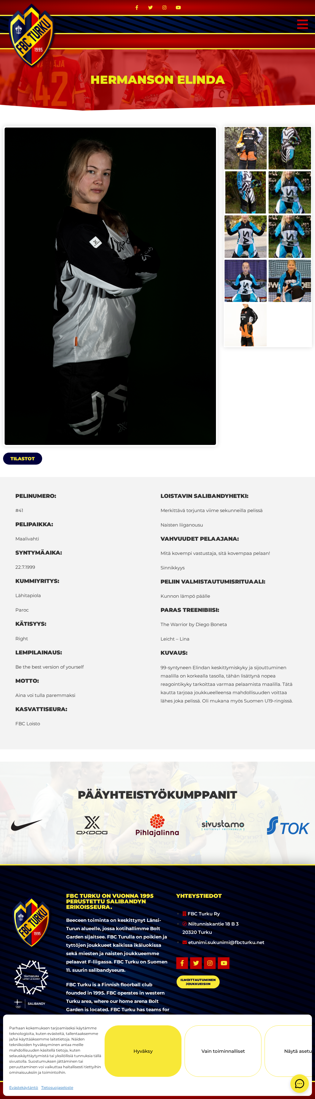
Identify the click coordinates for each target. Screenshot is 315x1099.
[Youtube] (178, 7)
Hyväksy (143, 1051)
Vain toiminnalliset (223, 1051)
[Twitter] (150, 7)
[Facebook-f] (137, 7)
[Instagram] (164, 7)
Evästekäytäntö (23, 1087)
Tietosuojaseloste (57, 1087)
